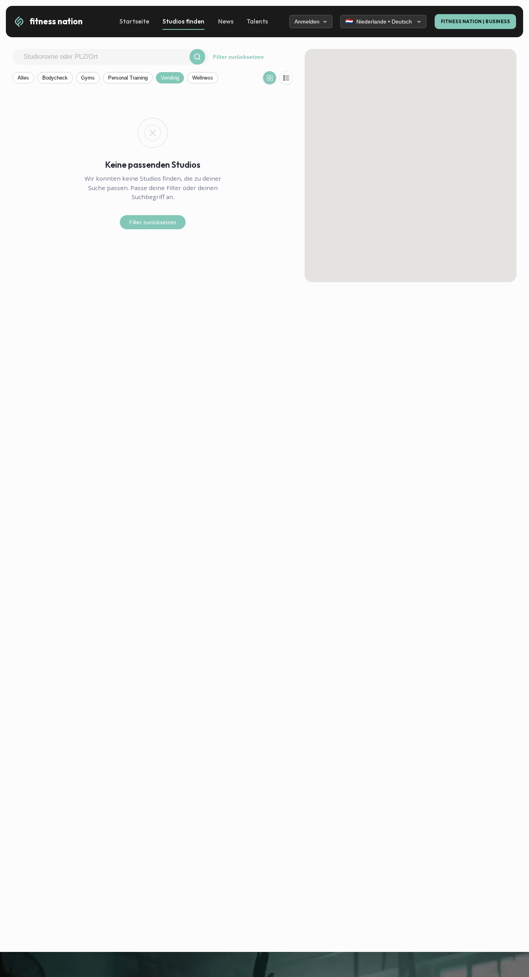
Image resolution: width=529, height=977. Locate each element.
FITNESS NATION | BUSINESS (475, 21)
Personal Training (128, 78)
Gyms (88, 78)
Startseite (134, 21)
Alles (23, 78)
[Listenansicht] (286, 78)
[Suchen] (197, 57)
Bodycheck (55, 78)
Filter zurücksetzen (238, 57)
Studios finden (183, 21)
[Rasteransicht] (269, 78)
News (225, 21)
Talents (257, 21)
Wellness (202, 78)
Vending (170, 78)
